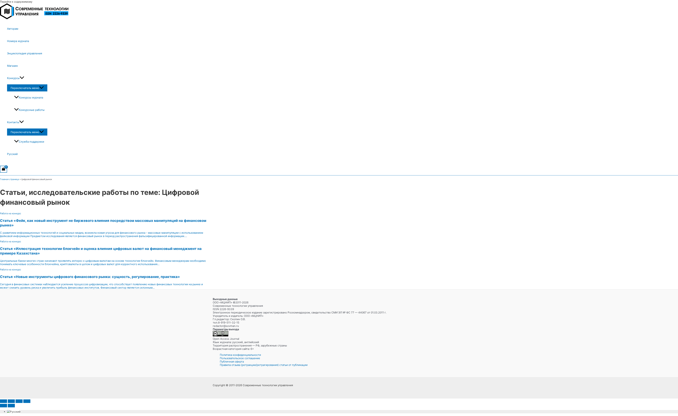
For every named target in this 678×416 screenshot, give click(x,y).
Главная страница (9, 179)
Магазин (12, 65)
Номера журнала (18, 41)
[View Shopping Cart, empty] (3, 169)
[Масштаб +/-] (3, 401)
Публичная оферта (232, 361)
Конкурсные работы (31, 110)
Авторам (12, 28)
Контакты (13, 122)
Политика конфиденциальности (240, 355)
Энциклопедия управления (24, 53)
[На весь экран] (11, 401)
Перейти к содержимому (16, 1)
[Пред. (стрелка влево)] (3, 405)
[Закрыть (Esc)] (26, 401)
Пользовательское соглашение (240, 358)
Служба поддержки (31, 141)
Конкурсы (13, 78)
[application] (22, 78)
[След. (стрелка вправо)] (11, 405)
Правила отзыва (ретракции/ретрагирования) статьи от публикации (264, 365)
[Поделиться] (19, 401)
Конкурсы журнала (31, 97)
